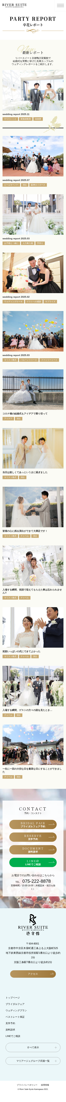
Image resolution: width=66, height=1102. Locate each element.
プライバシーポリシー (27, 1085)
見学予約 (10, 1023)
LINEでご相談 (13, 1036)
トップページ (13, 997)
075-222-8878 (36, 881)
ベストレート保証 (15, 1016)
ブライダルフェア (15, 1004)
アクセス (33, 973)
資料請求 (10, 1029)
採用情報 (45, 1085)
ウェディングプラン (16, 1010)
